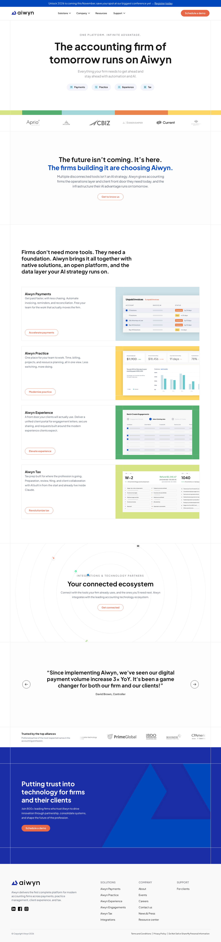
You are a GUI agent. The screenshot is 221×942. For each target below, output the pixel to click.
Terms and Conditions (141, 933)
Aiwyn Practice (109, 895)
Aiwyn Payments (110, 888)
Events (143, 895)
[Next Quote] (195, 684)
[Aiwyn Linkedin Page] (14, 909)
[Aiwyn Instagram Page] (27, 909)
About (142, 888)
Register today (164, 3)
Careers (143, 901)
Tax (149, 87)
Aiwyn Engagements (113, 907)
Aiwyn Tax (106, 913)
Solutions (63, 13)
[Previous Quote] (26, 684)
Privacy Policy (160, 933)
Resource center (149, 919)
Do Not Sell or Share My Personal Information (189, 933)
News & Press (147, 913)
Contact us (145, 907)
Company (81, 13)
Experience (128, 87)
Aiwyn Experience (111, 901)
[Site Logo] (25, 13)
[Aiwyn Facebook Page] (21, 909)
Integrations (107, 919)
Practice (103, 87)
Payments (79, 87)
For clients (183, 888)
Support (117, 13)
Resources (101, 13)
